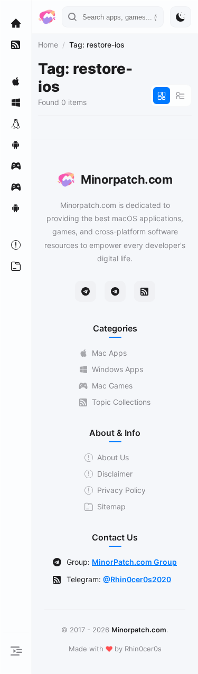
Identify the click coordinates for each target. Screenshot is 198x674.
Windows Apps (117, 369)
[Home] (16, 23)
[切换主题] (180, 16)
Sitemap (111, 506)
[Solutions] (16, 245)
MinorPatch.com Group (134, 561)
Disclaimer (115, 473)
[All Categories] (16, 266)
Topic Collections (121, 401)
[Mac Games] (16, 166)
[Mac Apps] (16, 81)
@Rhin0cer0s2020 (137, 579)
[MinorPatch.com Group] (115, 291)
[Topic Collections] (16, 44)
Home (48, 44)
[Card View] (161, 95)
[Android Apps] (16, 145)
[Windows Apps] (16, 102)
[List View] (180, 95)
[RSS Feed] (144, 291)
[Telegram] (85, 291)
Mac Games (112, 385)
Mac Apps (109, 352)
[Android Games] (16, 208)
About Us (113, 457)
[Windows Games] (16, 187)
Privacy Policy (121, 490)
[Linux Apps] (16, 123)
